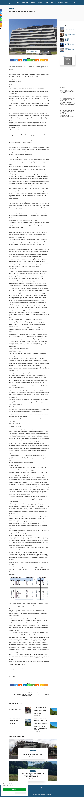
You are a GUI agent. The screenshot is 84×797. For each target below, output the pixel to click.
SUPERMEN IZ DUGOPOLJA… (15, 709)
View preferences (20, 792)
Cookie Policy (6, 785)
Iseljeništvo (53, 2)
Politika (18, 2)
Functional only (8, 792)
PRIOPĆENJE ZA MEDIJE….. (43, 694)
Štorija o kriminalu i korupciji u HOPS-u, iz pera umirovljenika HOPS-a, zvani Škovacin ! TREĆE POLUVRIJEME (41, 710)
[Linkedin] (25, 60)
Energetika (33, 2)
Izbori (66, 2)
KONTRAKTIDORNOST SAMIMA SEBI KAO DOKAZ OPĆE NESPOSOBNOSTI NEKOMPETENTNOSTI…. (33, 775)
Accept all (14, 789)
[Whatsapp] (29, 60)
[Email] (33, 60)
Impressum (11, 785)
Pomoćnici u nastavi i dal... (70, 29)
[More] (46, 60)
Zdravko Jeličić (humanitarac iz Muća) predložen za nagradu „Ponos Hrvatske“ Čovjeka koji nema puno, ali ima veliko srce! (67, 104)
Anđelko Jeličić (34, 51)
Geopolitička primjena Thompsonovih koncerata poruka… (67, 116)
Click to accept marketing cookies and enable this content (67, 61)
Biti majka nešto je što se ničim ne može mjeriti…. (23, 695)
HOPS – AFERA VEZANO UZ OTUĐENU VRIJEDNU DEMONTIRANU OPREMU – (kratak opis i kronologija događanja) (16, 722)
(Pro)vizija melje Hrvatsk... (70, 44)
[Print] (37, 60)
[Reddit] (20, 60)
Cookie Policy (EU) (49, 791)
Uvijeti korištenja (40, 791)
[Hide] (0, 28)
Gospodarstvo (25, 2)
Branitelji (60, 2)
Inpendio (49, 794)
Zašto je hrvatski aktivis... (70, 49)
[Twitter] (16, 60)
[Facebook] (12, 60)
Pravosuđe (40, 2)
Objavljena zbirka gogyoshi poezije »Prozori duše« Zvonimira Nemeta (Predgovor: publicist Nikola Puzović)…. (67, 111)
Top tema (46, 2)
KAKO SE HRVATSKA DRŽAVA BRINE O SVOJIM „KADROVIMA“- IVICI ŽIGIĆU (32, 753)
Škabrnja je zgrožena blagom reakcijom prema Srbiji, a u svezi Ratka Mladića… (67, 91)
